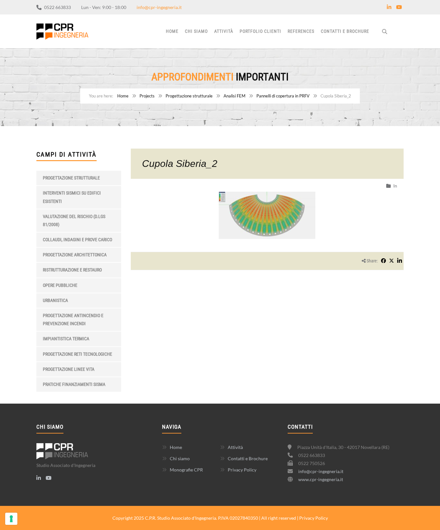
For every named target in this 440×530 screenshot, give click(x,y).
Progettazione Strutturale (71, 177)
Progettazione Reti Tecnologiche (77, 354)
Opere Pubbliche (60, 285)
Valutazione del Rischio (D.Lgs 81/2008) (74, 220)
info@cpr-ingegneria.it (159, 7)
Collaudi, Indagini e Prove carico (77, 239)
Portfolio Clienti (260, 31)
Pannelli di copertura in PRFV (283, 95)
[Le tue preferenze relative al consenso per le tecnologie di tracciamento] (11, 519)
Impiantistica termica (66, 338)
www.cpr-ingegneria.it (320, 479)
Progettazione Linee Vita (68, 369)
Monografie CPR (186, 469)
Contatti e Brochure (345, 31)
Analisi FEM (234, 95)
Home (172, 31)
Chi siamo (196, 31)
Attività (223, 31)
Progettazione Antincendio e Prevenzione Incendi (73, 319)
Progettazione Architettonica (75, 254)
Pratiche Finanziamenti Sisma (74, 384)
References (301, 31)
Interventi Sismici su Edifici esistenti (72, 197)
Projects (147, 95)
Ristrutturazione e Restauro (72, 269)
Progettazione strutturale (189, 95)
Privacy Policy (242, 469)
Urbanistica (55, 300)
